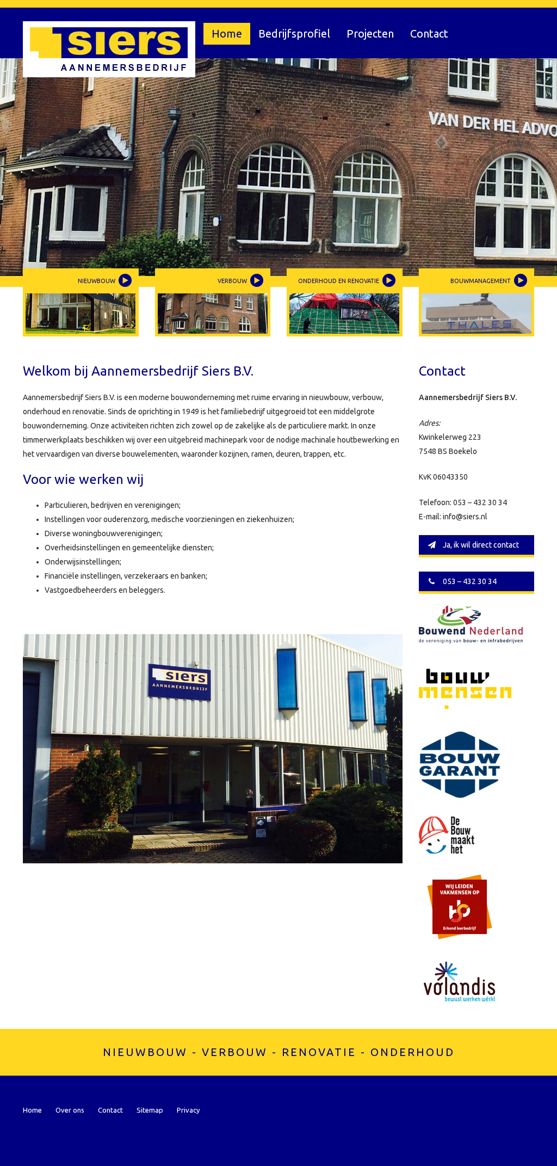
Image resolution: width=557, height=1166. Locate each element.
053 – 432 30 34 (469, 581)
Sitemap (150, 1110)
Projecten (370, 33)
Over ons (69, 1110)
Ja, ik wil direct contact (480, 545)
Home (227, 33)
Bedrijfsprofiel (294, 33)
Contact (429, 33)
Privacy (188, 1110)
